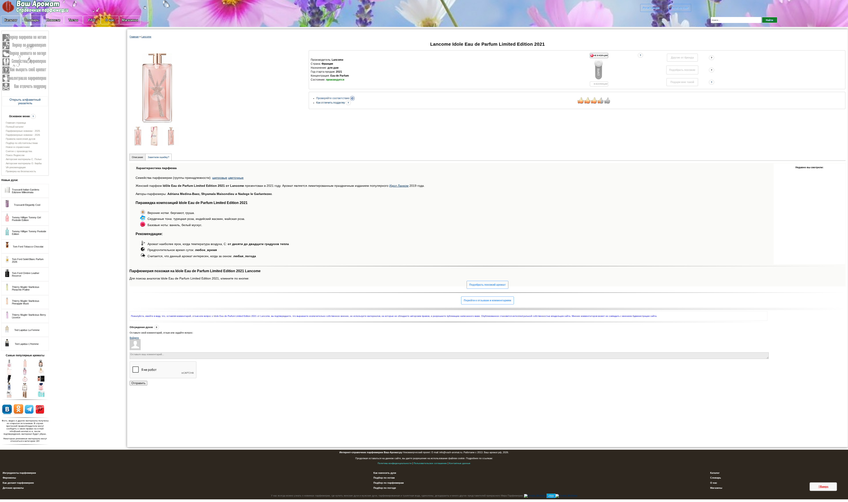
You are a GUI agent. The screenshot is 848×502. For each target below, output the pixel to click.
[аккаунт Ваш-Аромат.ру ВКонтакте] (7, 409)
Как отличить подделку (331, 102)
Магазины (130, 20)
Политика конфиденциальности (395, 463)
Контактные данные (459, 463)
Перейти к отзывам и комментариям (487, 300)
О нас (110, 20)
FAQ (92, 20)
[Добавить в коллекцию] (599, 70)
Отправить (138, 383)
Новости (53, 20)
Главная (134, 36)
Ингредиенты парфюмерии (19, 473)
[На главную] (24, 6)
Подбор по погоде (384, 488)
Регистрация (651, 7)
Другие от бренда (682, 57)
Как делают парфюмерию (18, 482)
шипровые (219, 177)
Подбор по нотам (384, 477)
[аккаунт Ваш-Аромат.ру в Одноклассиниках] (18, 409)
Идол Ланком (399, 185)
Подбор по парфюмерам (388, 482)
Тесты (73, 20)
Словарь (32, 20)
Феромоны (9, 477)
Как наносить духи (384, 473)
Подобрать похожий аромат (487, 284)
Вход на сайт (680, 7)
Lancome (146, 36)
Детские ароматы (13, 488)
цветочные (236, 177)
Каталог (11, 20)
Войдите (134, 337)
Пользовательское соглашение (430, 463)
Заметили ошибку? (158, 157)
